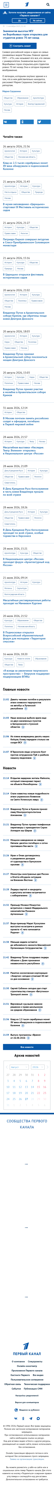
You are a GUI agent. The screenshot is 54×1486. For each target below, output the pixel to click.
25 (14, 1099)
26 (20, 1099)
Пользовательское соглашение (27, 1379)
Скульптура (22, 588)
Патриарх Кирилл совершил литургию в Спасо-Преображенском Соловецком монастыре (26, 242)
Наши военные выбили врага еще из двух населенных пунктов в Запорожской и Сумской (28, 722)
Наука (7, 342)
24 (7, 1099)
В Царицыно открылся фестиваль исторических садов (23, 276)
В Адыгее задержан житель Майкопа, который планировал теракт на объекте (30, 781)
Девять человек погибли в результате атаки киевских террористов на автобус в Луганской (30, 704)
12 (20, 1087)
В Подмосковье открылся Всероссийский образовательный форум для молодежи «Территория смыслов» (24, 637)
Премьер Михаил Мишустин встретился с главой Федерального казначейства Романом (29, 909)
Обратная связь (12, 1384)
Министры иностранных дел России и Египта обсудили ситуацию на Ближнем (29, 876)
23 (44, 1093)
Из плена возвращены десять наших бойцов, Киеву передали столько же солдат (29, 739)
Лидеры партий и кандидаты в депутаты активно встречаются (28, 892)
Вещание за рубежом (29, 1409)
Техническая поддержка (37, 1384)
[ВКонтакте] (10, 122)
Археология (9, 151)
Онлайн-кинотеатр (27, 1365)
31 (32, 1075)
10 (7, 1087)
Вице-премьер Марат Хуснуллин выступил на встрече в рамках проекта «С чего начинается (27, 928)
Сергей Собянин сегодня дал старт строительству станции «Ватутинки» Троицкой (29, 991)
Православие (10, 233)
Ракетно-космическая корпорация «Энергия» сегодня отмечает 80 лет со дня (29, 975)
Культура (8, 104)
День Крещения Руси (13, 470)
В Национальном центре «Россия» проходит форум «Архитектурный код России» (26, 562)
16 (44, 1087)
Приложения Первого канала (27, 1370)
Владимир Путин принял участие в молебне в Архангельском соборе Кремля (24, 392)
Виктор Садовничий (36, 104)
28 (14, 1075)
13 (26, 1087)
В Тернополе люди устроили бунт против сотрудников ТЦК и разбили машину (29, 754)
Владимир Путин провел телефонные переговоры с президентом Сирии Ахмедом (30, 827)
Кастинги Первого (20, 1375)
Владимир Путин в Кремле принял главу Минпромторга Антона (28, 812)
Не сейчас (37, 20)
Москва (7, 110)
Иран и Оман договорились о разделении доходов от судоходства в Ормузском (25, 860)
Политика (22, 300)
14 (32, 1087)
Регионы (8, 588)
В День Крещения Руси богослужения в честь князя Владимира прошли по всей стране (25, 491)
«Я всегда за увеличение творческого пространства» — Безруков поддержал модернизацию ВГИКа (26, 673)
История (19, 104)
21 (32, 1093)
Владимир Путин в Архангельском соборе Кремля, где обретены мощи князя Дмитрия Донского (25, 315)
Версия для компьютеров (27, 1402)
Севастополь (9, 482)
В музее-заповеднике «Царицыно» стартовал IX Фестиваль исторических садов (26, 207)
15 (38, 1087)
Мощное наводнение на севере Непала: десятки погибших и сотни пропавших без (29, 843)
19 (20, 1093)
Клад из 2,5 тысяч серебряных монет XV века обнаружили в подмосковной (30, 1022)
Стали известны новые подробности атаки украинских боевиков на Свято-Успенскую (29, 796)
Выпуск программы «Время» (25, 1036)
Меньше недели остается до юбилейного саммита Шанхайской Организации (30, 944)
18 (14, 1093)
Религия (24, 233)
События (16, 1388)
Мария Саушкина (11, 91)
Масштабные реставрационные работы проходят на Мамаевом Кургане (27, 601)
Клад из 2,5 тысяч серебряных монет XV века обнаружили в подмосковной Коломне (25, 166)
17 (7, 1093)
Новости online (23, 658)
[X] (44, 122)
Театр (31, 441)
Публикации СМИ (33, 1388)
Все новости (27, 1047)
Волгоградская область (14, 594)
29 (20, 1075)
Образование (22, 98)
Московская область (26, 157)
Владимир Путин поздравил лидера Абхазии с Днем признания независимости (29, 960)
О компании (18, 1361)
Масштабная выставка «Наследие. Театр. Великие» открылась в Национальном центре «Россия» (23, 450)
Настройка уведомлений (27, 1395)
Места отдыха (10, 192)
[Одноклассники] (27, 122)
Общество (8, 98)
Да (19, 20)
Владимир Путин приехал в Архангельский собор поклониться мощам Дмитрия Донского (25, 357)
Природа (39, 192)
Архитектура (38, 98)
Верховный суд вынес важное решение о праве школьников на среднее (26, 1006)
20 (26, 1093)
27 (7, 1075)
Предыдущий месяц (6, 1067)
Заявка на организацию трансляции (27, 1459)
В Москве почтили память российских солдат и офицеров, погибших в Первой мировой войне (26, 421)
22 (38, 1093)
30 (26, 1075)
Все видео (38, 1375)
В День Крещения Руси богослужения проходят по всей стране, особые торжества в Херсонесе (25, 533)
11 (14, 1087)
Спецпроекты (35, 1361)
